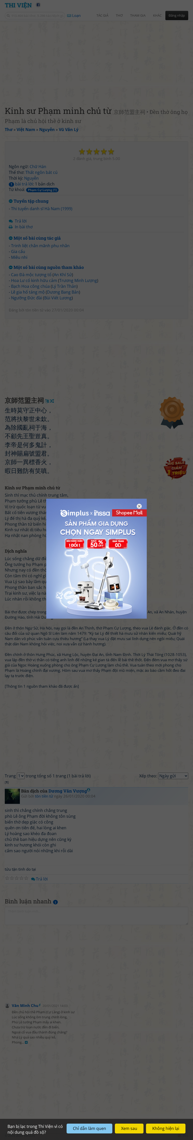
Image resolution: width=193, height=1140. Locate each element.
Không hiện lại (165, 1128)
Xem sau (129, 1128)
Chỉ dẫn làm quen (89, 1128)
